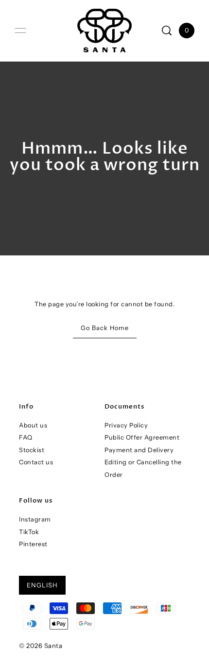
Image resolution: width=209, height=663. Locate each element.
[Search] (166, 30)
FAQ (26, 437)
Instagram (35, 519)
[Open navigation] (20, 30)
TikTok (29, 532)
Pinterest (33, 544)
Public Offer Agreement (141, 437)
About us (33, 425)
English (42, 585)
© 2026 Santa (40, 645)
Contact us (36, 462)
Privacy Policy (126, 425)
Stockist (31, 450)
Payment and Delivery (139, 450)
